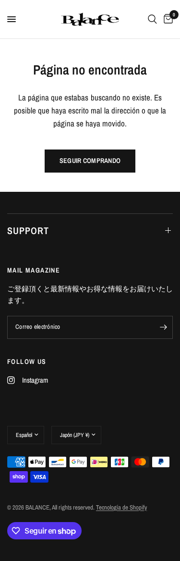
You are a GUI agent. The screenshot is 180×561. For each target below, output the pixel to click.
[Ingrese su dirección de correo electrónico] (163, 327)
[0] (166, 19)
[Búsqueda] (152, 19)
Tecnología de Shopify (121, 507)
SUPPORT (28, 230)
